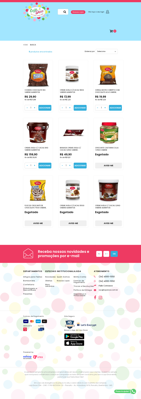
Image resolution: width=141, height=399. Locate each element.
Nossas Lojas (78, 12)
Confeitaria (28, 284)
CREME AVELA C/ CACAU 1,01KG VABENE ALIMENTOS (107, 206)
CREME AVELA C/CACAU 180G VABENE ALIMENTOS (72, 91)
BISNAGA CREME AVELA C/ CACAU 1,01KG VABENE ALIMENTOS (70, 150)
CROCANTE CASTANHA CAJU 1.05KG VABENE (107, 149)
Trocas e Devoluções (84, 286)
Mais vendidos (49, 285)
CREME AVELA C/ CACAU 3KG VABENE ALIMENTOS (36, 149)
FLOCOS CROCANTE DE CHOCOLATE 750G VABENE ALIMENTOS (35, 207)
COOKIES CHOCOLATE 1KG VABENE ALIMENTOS (35, 91)
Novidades (50, 277)
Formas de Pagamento (79, 282)
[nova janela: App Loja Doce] (76, 336)
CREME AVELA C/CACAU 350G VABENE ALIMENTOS (72, 206)
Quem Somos (63, 277)
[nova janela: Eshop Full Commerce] (27, 357)
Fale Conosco (106, 285)
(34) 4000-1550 (107, 276)
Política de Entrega (83, 290)
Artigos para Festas (32, 277)
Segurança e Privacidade (80, 295)
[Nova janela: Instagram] (100, 297)
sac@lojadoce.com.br (108, 290)
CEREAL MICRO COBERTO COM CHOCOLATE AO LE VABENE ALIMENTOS (107, 92)
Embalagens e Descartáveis (30, 289)
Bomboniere (29, 281)
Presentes (27, 294)
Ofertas (48, 281)
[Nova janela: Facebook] (95, 297)
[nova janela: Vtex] (38, 357)
